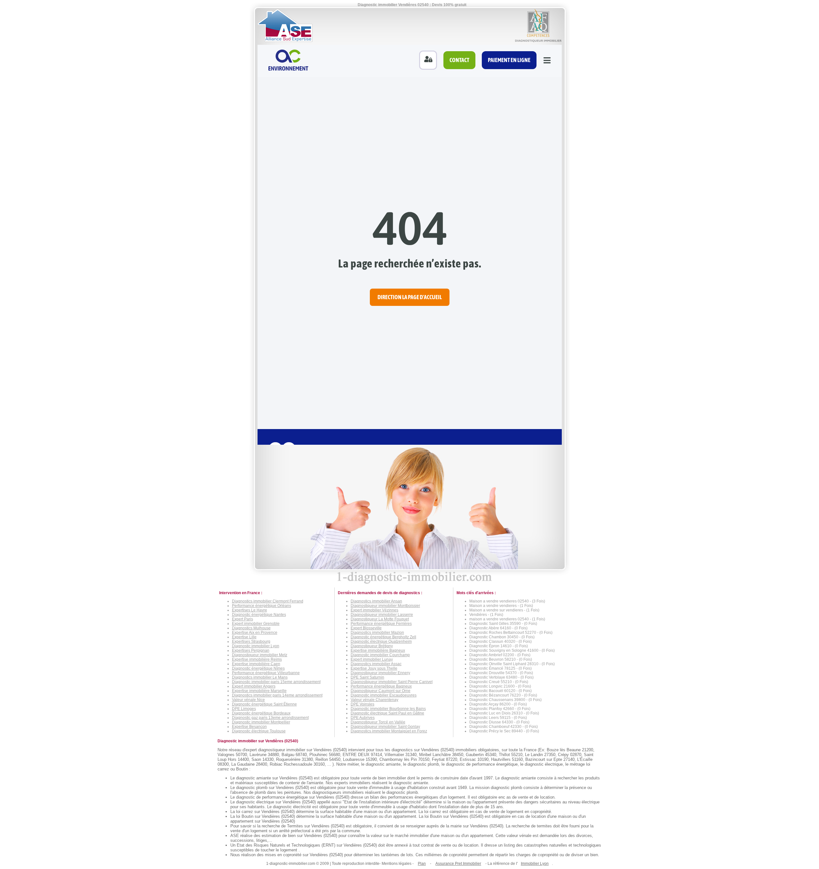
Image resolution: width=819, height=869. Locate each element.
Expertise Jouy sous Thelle (374, 668)
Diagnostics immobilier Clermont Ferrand (267, 601)
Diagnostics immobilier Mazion (377, 632)
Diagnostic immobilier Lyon (255, 646)
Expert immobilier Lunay (372, 659)
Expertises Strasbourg (251, 641)
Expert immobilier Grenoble (256, 623)
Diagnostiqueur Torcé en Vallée (378, 722)
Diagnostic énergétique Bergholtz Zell (383, 637)
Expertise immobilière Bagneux (378, 650)
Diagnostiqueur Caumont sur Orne (380, 691)
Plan (422, 863)
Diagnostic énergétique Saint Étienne (264, 704)
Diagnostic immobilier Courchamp (380, 655)
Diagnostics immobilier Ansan (376, 601)
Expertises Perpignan (250, 650)
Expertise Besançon (249, 726)
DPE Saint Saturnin (367, 677)
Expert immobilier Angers (253, 686)
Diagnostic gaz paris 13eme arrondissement (270, 717)
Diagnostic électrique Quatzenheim (381, 641)
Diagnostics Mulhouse (251, 628)
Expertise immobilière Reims (257, 659)
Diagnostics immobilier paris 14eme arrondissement (277, 695)
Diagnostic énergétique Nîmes (258, 668)
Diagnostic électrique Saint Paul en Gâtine (387, 713)
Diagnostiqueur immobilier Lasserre (382, 614)
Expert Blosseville (366, 628)
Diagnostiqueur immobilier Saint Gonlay (385, 726)
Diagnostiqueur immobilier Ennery (380, 673)
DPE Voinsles (362, 704)
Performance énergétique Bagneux (381, 686)
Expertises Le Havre (249, 610)
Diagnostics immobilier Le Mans (260, 677)
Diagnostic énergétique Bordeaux (261, 713)
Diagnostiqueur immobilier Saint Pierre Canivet (392, 682)
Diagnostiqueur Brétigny (372, 646)
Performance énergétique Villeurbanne (266, 673)
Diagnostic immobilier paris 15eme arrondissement (276, 682)
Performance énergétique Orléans (261, 605)
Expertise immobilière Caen (256, 664)
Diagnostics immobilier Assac (376, 664)
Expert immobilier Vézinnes (374, 610)
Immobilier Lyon (535, 863)
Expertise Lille (244, 637)
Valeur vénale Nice (248, 700)
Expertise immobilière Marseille (259, 691)
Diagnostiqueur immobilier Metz (259, 655)
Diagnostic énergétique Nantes (259, 614)
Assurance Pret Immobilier (458, 863)
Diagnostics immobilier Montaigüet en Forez (389, 731)
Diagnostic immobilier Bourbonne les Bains (388, 708)
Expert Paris (242, 619)
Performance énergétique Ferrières (381, 623)
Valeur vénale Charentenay (374, 700)
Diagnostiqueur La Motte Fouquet (380, 619)
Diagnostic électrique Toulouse (259, 731)
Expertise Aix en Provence (254, 632)
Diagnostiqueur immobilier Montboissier (385, 605)
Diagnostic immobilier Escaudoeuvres (384, 695)
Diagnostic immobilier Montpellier (261, 722)
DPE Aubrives (363, 717)
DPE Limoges (244, 708)
